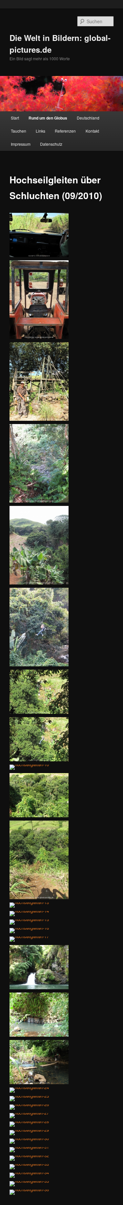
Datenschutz (51, 144)
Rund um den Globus (48, 118)
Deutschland (88, 117)
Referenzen (65, 131)
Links (40, 131)
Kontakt (92, 131)
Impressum (21, 144)
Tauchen (18, 131)
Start (15, 117)
